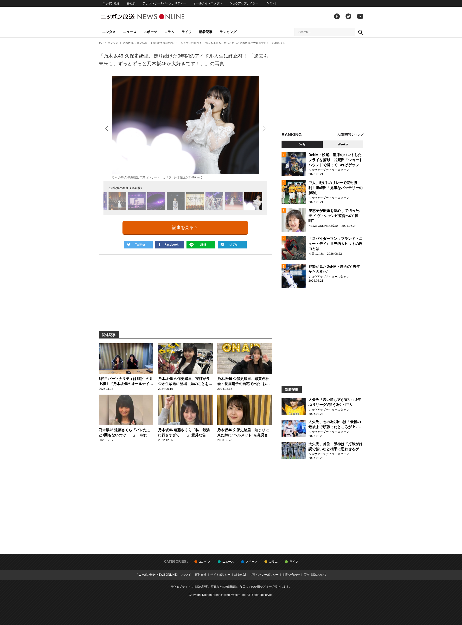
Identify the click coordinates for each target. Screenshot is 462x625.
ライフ (187, 32)
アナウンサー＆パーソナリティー (164, 3)
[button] (106, 128)
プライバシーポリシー (264, 574)
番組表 (131, 3)
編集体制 (240, 574)
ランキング (228, 32)
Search (360, 32)
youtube (360, 16)
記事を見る (183, 227)
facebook (337, 16)
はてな (232, 244)
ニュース (129, 32)
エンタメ (109, 32)
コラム (169, 32)
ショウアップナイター (243, 3)
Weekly (343, 144)
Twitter (348, 16)
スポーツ (150, 32)
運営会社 (200, 574)
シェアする (169, 244)
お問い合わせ (291, 574)
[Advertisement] (322, 85)
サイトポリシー (220, 574)
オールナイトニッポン (207, 3)
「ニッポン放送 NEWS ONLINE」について (163, 574)
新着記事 (205, 32)
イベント (271, 3)
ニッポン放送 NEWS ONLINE (151, 16)
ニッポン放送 (111, 3)
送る (200, 244)
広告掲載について (315, 574)
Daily (302, 144)
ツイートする (138, 244)
